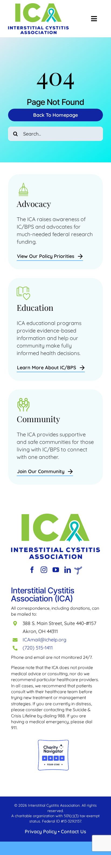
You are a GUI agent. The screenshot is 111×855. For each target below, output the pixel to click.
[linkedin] (67, 570)
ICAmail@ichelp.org (44, 640)
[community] (55, 516)
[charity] (53, 742)
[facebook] (32, 570)
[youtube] (56, 570)
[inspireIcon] (78, 569)
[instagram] (44, 570)
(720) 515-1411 (38, 648)
